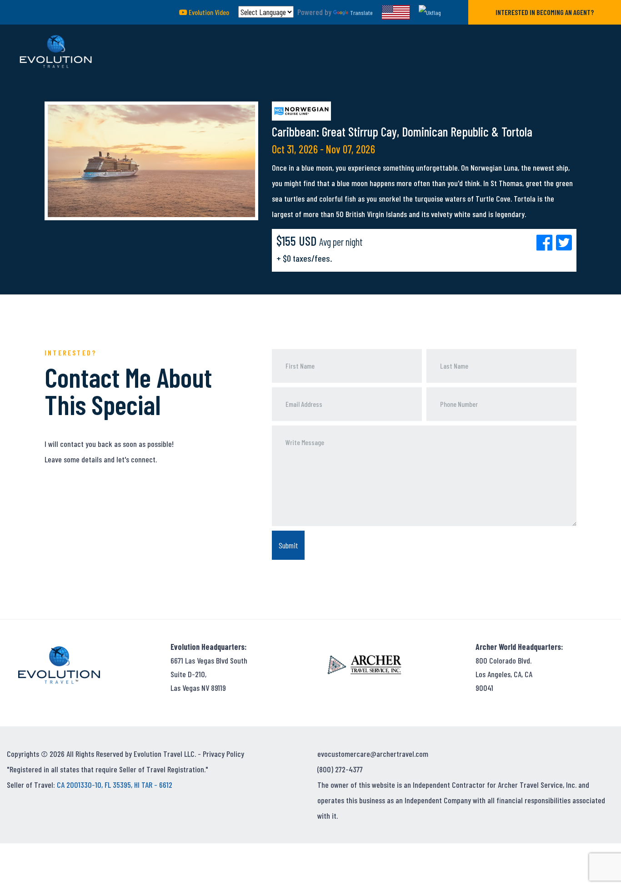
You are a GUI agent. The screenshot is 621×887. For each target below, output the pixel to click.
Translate (361, 12)
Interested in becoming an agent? (545, 12)
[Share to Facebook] (546, 242)
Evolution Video (208, 12)
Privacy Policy (223, 754)
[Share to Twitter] (564, 242)
